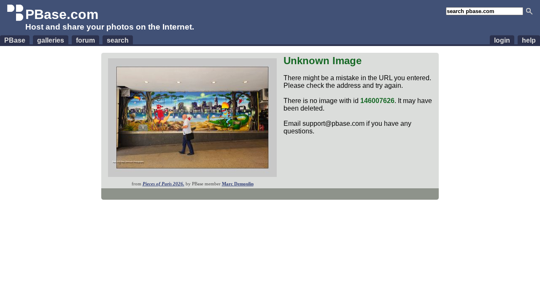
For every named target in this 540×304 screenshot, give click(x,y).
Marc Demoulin (238, 183)
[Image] (192, 174)
